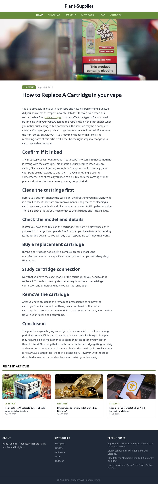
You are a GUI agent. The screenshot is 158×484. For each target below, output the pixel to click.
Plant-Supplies (79, 6)
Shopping (54, 15)
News (102, 15)
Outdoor (116, 15)
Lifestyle (70, 15)
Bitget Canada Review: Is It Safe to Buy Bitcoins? (128, 452)
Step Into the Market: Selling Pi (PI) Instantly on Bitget (131, 459)
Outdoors (87, 15)
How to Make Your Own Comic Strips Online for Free (130, 466)
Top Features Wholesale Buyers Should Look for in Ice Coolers (130, 445)
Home (39, 15)
